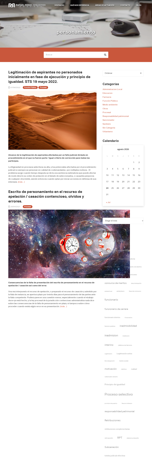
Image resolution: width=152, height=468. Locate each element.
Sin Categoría (109, 128)
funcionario (111, 300)
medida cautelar (123, 361)
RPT (119, 438)
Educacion (107, 93)
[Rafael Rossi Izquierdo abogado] (27, 5)
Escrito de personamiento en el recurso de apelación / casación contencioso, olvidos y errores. (46, 196)
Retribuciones (113, 420)
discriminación (136, 283)
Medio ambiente (110, 105)
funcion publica (110, 326)
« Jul (108, 203)
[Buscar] (105, 55)
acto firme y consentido (117, 250)
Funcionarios (128, 317)
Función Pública (110, 101)
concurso (133, 275)
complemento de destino (133, 267)
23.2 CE (118, 240)
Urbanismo (108, 132)
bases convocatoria (127, 259)
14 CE (106, 241)
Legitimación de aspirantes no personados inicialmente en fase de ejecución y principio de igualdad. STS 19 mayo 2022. (49, 77)
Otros (105, 109)
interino (109, 345)
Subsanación (112, 447)
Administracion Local (112, 89)
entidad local (108, 291)
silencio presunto (133, 438)
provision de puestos (111, 403)
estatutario (120, 291)
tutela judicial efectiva (115, 456)
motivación (111, 369)
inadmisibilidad (128, 326)
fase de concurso (135, 291)
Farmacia (107, 97)
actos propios (110, 259)
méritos (124, 369)
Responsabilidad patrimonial (116, 116)
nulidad (134, 369)
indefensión (126, 336)
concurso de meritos (116, 283)
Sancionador (108, 120)
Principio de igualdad (115, 384)
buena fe (108, 267)
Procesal (107, 113)
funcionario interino (112, 317)
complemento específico (115, 275)
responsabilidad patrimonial (120, 411)
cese (118, 267)
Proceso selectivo (119, 394)
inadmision (111, 335)
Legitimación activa (124, 354)
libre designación (110, 361)
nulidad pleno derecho (111, 376)
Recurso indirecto (127, 403)
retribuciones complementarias (117, 429)
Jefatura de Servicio (125, 345)
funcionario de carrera (116, 309)
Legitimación (108, 353)
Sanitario (107, 124)
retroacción (109, 438)
